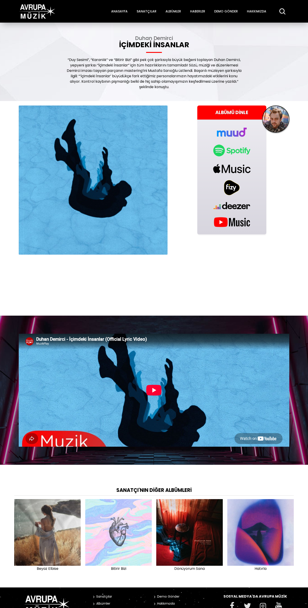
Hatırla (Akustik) (47, 568)
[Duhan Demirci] (275, 121)
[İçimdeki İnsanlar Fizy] (232, 187)
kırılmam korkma (260, 568)
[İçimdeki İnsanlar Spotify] (232, 150)
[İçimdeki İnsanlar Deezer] (232, 205)
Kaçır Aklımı (118, 568)
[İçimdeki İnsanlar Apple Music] (232, 168)
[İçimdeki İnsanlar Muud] (232, 129)
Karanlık (189, 568)
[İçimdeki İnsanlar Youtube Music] (232, 222)
